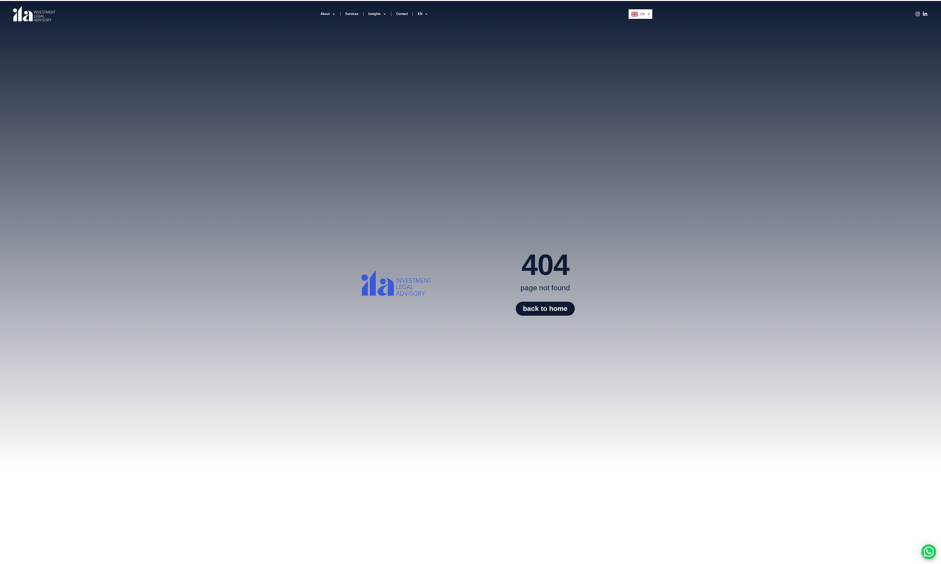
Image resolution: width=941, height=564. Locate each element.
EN (420, 14)
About (325, 14)
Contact (402, 14)
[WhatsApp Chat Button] (928, 551)
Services (351, 14)
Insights (374, 14)
